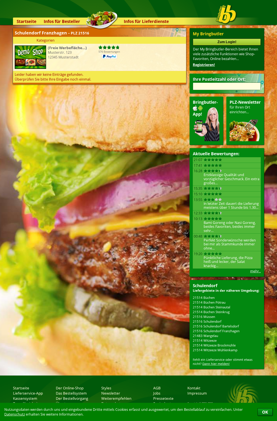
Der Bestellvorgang (72, 398)
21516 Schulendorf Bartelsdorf (216, 326)
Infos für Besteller (62, 21)
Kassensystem (25, 398)
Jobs (156, 393)
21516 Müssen (204, 316)
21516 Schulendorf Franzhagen (216, 331)
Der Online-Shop (70, 387)
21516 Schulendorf (207, 321)
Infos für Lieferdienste (146, 21)
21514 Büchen (204, 297)
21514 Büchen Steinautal (211, 307)
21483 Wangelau (205, 336)
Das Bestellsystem (71, 393)
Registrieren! (204, 64)
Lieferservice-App (28, 393)
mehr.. (255, 271)
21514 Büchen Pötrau (209, 302)
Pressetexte (163, 398)
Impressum (197, 393)
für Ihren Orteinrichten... (245, 106)
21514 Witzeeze (205, 340)
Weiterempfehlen (116, 398)
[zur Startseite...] (226, 14)
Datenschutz (14, 414)
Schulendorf (205, 285)
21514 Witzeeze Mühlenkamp (215, 350)
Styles (106, 387)
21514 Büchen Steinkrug (211, 312)
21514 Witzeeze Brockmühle (214, 345)
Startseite (26, 21)
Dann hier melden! (216, 364)
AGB (157, 387)
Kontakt (193, 387)
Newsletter (110, 393)
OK (265, 412)
